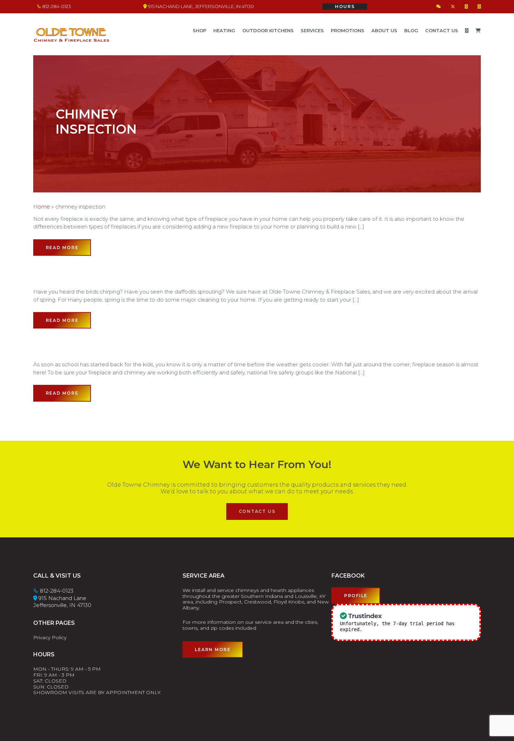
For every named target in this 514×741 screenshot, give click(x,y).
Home (41, 206)
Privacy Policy (49, 637)
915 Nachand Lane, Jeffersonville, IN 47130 (200, 6)
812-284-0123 (56, 6)
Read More (62, 247)
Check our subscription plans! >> (410, 629)
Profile (355, 595)
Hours (345, 6)
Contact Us (257, 511)
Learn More (213, 649)
